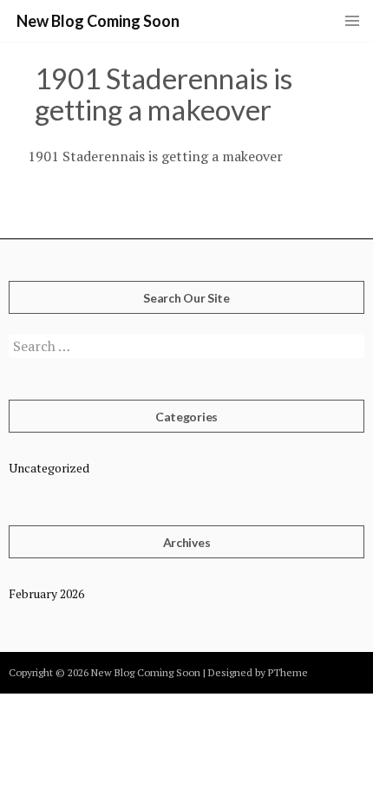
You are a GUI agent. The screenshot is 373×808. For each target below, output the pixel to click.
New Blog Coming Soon (98, 20)
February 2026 (46, 593)
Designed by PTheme (258, 672)
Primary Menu (352, 21)
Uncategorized (49, 467)
